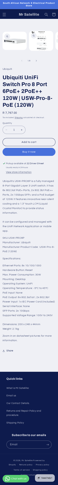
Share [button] (9, 350)
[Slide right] (36, 60)
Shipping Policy (15, 423)
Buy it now (29, 151)
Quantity (7, 123)
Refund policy (26, 465)
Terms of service (22, 470)
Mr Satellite (27, 460)
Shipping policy (40, 470)
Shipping (19, 117)
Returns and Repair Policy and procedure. (23, 413)
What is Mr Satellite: (17, 388)
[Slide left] (21, 60)
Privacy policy (42, 465)
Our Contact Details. (18, 403)
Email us (11, 395)
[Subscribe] (47, 445)
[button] (4, 14)
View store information (19, 172)
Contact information (30, 475)
